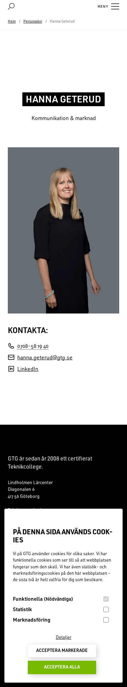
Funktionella (43, 598)
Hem (12, 21)
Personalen (32, 21)
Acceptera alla (62, 666)
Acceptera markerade (62, 650)
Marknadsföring (31, 619)
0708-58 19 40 (32, 345)
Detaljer (63, 637)
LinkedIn (27, 368)
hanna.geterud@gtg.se (44, 357)
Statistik (22, 609)
